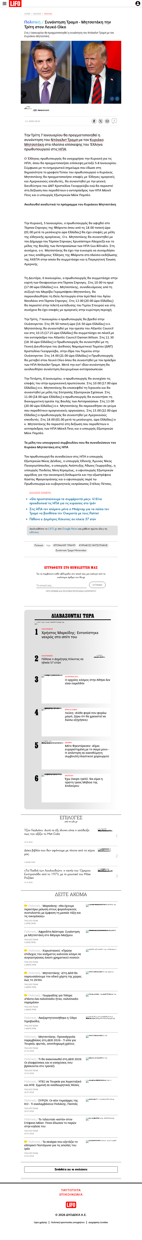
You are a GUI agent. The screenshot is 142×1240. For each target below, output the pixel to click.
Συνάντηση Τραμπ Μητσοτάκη (71, 550)
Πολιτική (48, 14)
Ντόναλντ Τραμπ (64, 140)
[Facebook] (112, 99)
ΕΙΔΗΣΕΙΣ (37, 14)
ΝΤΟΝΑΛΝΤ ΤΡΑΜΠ (64, 545)
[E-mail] (107, 121)
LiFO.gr (52, 528)
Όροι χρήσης (40, 1222)
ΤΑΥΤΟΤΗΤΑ (71, 1190)
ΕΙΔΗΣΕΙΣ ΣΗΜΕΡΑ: (40, 492)
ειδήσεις (34, 532)
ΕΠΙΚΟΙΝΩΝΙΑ (71, 1194)
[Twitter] (117, 99)
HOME (27, 14)
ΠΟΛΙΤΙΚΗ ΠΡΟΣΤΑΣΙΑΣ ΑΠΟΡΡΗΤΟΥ (79, 591)
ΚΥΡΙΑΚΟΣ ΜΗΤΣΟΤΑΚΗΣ (93, 545)
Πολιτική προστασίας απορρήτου (68, 1222)
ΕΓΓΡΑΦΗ (97, 584)
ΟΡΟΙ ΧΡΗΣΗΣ (52, 591)
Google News (70, 528)
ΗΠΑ (62, 149)
